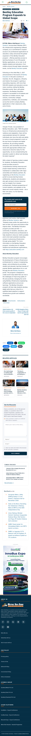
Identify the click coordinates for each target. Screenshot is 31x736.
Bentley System (10, 6)
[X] (23, 622)
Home (4, 6)
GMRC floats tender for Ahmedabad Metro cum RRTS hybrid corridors (17, 526)
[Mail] (18, 622)
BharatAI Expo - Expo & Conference (10, 719)
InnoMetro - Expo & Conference (9, 710)
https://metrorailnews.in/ (15, 333)
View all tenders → (9, 483)
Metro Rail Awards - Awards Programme (11, 724)
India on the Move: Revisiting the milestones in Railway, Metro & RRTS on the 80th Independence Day (17, 506)
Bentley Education (17, 68)
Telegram (13, 346)
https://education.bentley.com (15, 249)
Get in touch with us (6, 642)
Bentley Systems (14, 220)
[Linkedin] (13, 622)
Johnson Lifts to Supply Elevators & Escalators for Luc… (15, 469)
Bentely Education (12, 300)
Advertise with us (5, 637)
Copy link (6, 349)
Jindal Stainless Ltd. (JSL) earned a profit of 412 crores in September (9, 311)
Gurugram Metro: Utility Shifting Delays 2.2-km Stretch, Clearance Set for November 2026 (16, 497)
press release (6, 302)
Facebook (6, 346)
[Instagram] (8, 622)
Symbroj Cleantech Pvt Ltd (8, 697)
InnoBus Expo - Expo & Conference (10, 715)
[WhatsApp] (3, 627)
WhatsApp (21, 343)
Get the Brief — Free (15, 208)
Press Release (15, 9)
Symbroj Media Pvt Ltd (7, 687)
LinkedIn (10, 343)
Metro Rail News (6, 20)
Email (20, 346)
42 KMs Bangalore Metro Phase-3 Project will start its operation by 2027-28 (22, 312)
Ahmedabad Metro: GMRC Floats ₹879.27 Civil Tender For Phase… (15, 478)
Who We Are (4, 633)
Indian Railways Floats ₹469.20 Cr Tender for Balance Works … (15, 473)
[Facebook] (3, 622)
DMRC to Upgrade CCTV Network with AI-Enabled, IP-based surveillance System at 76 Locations (17, 534)
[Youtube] (8, 627)
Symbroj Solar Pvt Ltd (7, 692)
